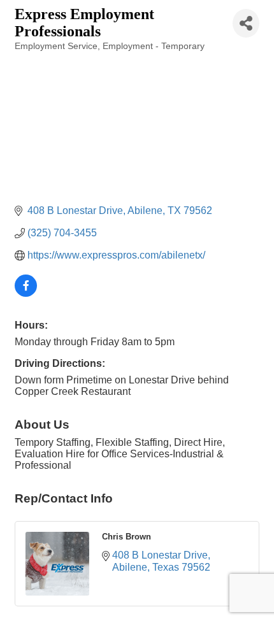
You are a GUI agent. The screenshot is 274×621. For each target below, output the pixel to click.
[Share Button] (246, 23)
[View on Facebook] (26, 293)
